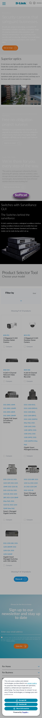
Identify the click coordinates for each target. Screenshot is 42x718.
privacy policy (32, 683)
